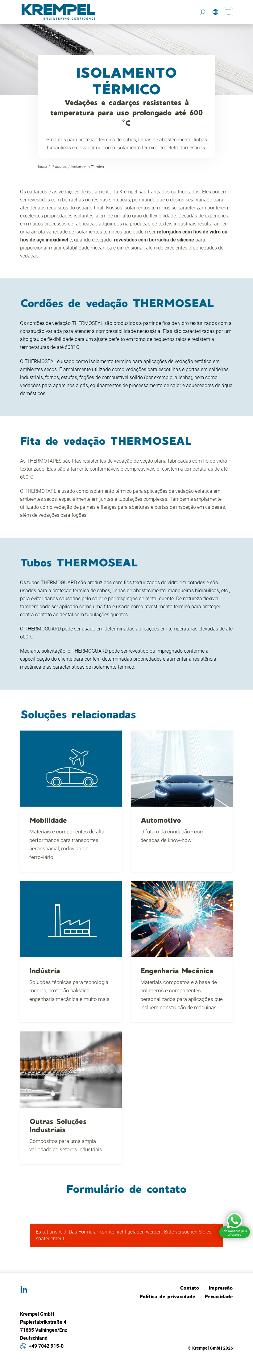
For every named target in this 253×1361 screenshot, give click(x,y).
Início (42, 166)
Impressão (221, 1288)
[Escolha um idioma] (215, 12)
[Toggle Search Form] (203, 12)
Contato (189, 1288)
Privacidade (219, 1296)
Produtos (59, 166)
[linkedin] (23, 1290)
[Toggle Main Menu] (228, 12)
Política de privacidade (167, 1296)
